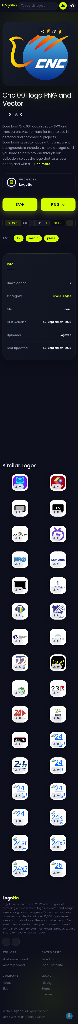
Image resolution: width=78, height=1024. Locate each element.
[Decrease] (31, 223)
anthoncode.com (33, 1017)
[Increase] (46, 223)
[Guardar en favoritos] (65, 31)
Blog (5, 989)
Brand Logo (49, 959)
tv (18, 238)
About (6, 983)
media (33, 238)
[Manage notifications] (69, 1016)
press (51, 238)
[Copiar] (69, 223)
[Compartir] (42, 31)
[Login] (72, 6)
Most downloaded (15, 959)
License (47, 994)
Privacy (46, 983)
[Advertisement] (39, 414)
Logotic (18, 1011)
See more (42, 164)
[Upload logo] (63, 6)
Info (10, 264)
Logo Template (52, 965)
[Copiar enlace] (54, 31)
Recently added (13, 965)
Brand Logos (62, 296)
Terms (46, 989)
